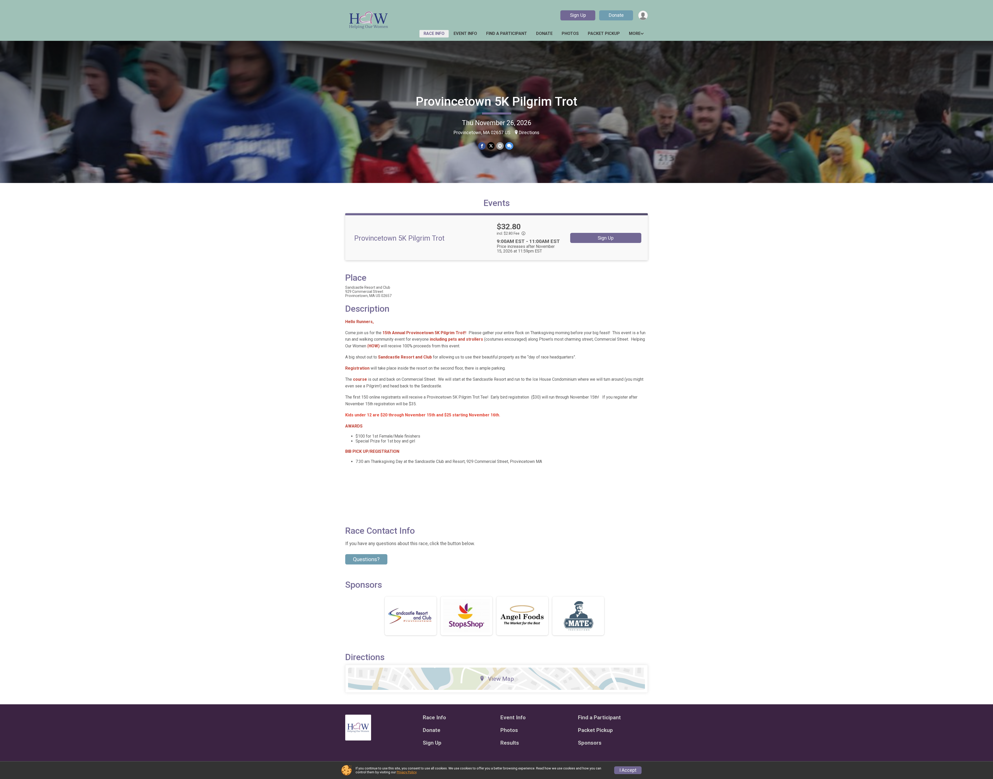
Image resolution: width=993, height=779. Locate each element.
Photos (570, 33)
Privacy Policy (406, 772)
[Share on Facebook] (482, 146)
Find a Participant (506, 33)
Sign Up (578, 15)
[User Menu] (643, 15)
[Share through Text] (509, 146)
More (635, 33)
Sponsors (589, 743)
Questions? (366, 559)
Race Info (434, 33)
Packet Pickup (604, 33)
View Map (501, 678)
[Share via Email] (500, 146)
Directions (529, 132)
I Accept (627, 770)
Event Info (465, 33)
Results (509, 743)
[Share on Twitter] (491, 146)
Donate (616, 15)
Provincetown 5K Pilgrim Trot (496, 101)
